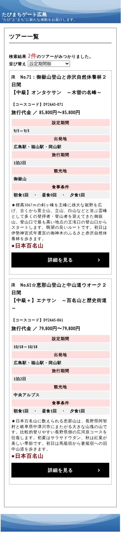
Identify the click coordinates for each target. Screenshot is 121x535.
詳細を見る (60, 259)
